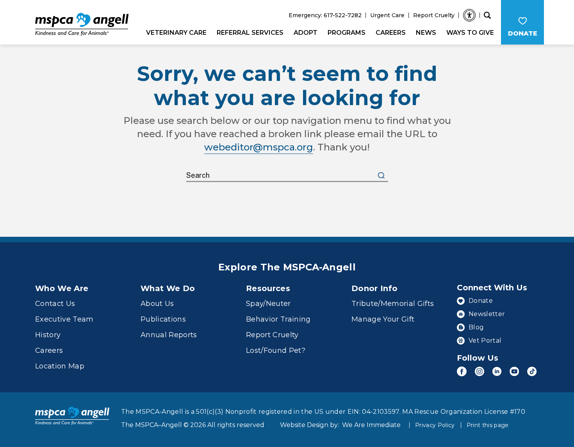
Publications (163, 319)
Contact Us (55, 303)
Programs (346, 32)
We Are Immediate (371, 425)
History (48, 335)
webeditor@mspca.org (258, 147)
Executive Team (64, 319)
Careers (391, 32)
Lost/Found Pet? (275, 350)
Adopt (305, 32)
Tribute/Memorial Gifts (392, 303)
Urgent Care (387, 15)
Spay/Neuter (268, 303)
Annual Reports (169, 335)
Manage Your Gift (382, 319)
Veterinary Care (176, 32)
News (426, 32)
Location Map (59, 366)
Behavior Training (278, 319)
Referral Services (250, 32)
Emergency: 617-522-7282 (325, 15)
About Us (157, 303)
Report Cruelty (434, 15)
